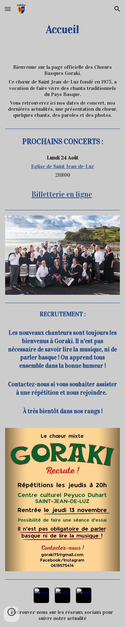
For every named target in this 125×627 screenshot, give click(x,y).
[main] (62, 29)
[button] (7, 9)
